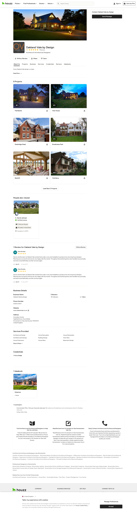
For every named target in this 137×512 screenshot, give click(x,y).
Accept (111, 506)
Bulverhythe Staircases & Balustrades (96, 466)
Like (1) (17, 264)
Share (35, 58)
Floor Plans (62, 477)
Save (45, 58)
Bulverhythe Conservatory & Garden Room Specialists (28, 468)
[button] (50, 259)
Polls (26, 412)
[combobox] (75, 3)
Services (41, 64)
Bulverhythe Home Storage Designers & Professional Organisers (64, 468)
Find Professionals (29, 3)
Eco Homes (82, 477)
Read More (16, 73)
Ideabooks (67, 64)
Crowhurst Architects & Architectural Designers (41, 459)
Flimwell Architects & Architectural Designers (69, 459)
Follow (84, 297)
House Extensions (32, 477)
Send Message (107, 16)
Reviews (59, 64)
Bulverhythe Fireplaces (77, 466)
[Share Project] (47, 111)
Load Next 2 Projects (50, 188)
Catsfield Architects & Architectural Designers (62, 457)
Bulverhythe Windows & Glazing (22, 466)
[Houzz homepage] (7, 3)
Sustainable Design (52, 477)
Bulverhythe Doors (113, 466)
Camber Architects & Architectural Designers (26, 455)
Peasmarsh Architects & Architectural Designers (33, 457)
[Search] (58, 3)
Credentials (50, 64)
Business (33, 64)
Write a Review (80, 247)
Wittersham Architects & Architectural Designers (87, 455)
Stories (41, 3)
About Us (17, 64)
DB (15, 252)
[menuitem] (18, 3)
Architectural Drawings (19, 477)
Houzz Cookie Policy (82, 505)
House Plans (42, 477)
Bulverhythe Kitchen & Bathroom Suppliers (57, 466)
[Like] (14, 264)
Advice (50, 3)
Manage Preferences (111, 501)
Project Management (72, 477)
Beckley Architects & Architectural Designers (90, 457)
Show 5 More (17, 343)
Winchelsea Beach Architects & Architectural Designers (56, 455)
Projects (25, 64)
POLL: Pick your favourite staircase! (35, 408)
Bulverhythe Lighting (38, 466)
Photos (17, 3)
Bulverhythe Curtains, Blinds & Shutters (95, 468)
